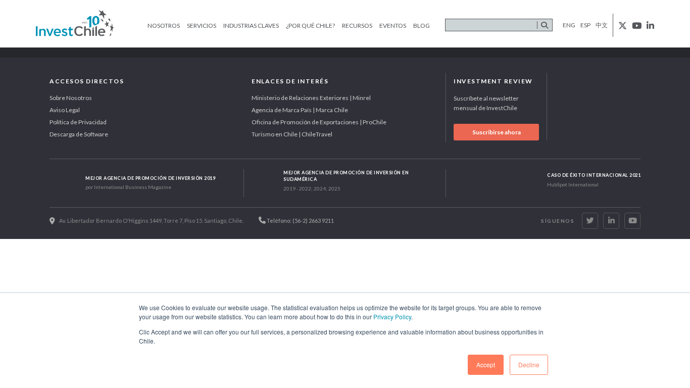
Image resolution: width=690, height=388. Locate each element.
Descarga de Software (79, 134)
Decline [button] (528, 364)
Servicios (201, 25)
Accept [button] (485, 364)
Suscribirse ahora (496, 132)
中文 (602, 25)
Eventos (392, 25)
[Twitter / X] (590, 221)
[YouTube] (632, 221)
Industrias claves (251, 25)
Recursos (357, 25)
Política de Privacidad (78, 122)
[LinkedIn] (611, 221)
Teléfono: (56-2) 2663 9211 (300, 220)
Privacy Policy (392, 316)
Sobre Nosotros (71, 98)
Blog (421, 25)
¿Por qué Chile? (310, 25)
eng (569, 25)
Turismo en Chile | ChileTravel (292, 134)
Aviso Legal (65, 110)
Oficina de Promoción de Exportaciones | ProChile (319, 122)
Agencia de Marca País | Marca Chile (300, 110)
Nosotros (163, 25)
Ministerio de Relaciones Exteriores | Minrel (311, 98)
